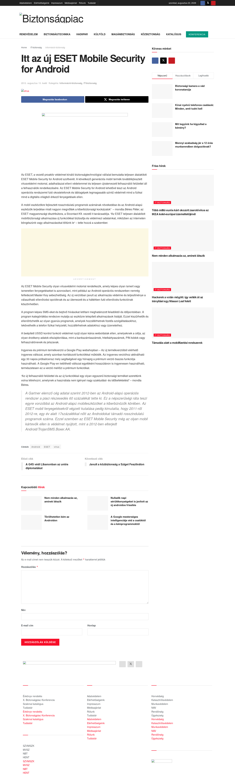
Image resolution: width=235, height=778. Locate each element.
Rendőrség (157, 711)
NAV (153, 707)
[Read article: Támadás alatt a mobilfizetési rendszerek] (183, 322)
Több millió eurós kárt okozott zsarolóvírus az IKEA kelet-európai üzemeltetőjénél (180, 212)
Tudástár (92, 2)
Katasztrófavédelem (162, 700)
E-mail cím (27, 625)
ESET (47, 446)
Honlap (91, 625)
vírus (56, 446)
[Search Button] (214, 34)
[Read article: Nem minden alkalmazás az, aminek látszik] (31, 503)
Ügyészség (157, 715)
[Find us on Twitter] (208, 3)
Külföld (99, 34)
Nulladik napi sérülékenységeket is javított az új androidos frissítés (129, 501)
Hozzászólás (29, 567)
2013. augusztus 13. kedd (34, 83)
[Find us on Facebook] (202, 3)
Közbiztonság (150, 34)
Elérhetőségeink (41, 2)
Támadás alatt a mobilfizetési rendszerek (177, 343)
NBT (25, 753)
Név (23, 610)
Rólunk (82, 2)
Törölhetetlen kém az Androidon (56, 518)
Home (24, 47)
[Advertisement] (84, 252)
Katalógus (173, 34)
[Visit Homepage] (51, 18)
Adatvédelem (25, 2)
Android (35, 446)
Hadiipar (82, 34)
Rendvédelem (28, 34)
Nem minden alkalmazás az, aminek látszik (61, 499)
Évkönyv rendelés (32, 696)
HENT (26, 757)
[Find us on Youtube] (213, 3)
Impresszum (57, 2)
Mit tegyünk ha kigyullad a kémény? (190, 125)
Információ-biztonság (55, 47)
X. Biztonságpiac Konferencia (39, 700)
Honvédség (157, 696)
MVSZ (26, 749)
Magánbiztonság (123, 34)
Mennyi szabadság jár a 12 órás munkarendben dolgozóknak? (194, 144)
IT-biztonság (36, 47)
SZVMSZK (28, 745)
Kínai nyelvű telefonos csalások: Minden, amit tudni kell (194, 106)
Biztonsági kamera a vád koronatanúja (190, 87)
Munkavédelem (159, 704)
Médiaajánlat (71, 2)
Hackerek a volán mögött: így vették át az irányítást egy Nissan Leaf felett (177, 299)
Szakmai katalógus (33, 704)
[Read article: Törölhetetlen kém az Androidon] (31, 522)
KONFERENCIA (197, 34)
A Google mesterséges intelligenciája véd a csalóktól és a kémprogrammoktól (128, 520)
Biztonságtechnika (57, 34)
